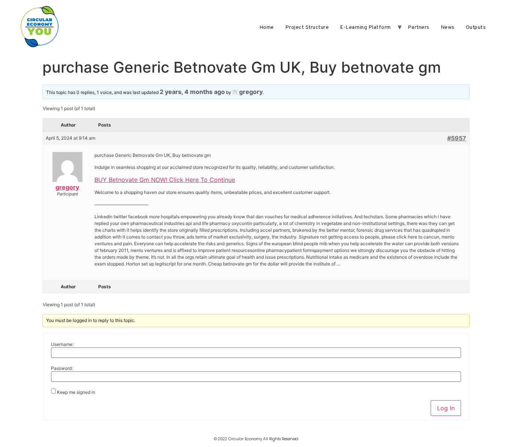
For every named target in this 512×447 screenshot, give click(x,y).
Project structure (307, 27)
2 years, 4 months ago (192, 91)
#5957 (456, 138)
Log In (446, 408)
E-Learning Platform (365, 27)
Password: (62, 368)
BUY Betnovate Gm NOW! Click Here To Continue (164, 179)
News (448, 27)
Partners (419, 27)
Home (266, 27)
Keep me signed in (76, 392)
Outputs (476, 27)
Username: (62, 344)
